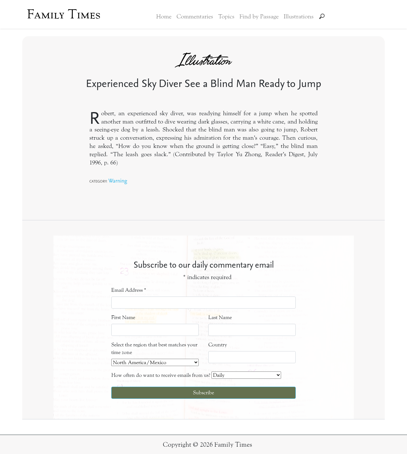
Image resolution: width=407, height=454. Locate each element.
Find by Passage (259, 16)
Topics (226, 16)
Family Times (63, 14)
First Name (123, 317)
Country (217, 345)
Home (163, 16)
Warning (117, 180)
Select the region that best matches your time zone (154, 348)
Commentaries (194, 16)
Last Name (220, 317)
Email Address (128, 290)
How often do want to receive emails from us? (160, 375)
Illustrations (299, 16)
